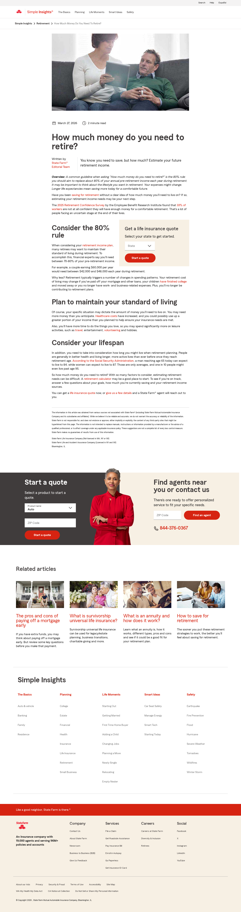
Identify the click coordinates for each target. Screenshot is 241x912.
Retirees (145, 846)
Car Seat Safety (153, 706)
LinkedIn (181, 853)
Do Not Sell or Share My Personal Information (96, 891)
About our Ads (23, 884)
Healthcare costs (106, 316)
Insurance (65, 744)
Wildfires (192, 763)
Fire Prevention (195, 715)
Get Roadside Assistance (117, 838)
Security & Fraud (57, 884)
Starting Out (109, 706)
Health (63, 734)
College (64, 706)
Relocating (108, 772)
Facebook (181, 831)
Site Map (111, 884)
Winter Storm (194, 772)
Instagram (182, 846)
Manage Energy (153, 715)
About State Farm (78, 838)
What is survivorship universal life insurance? (93, 618)
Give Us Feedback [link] (78, 860)
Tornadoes (192, 753)
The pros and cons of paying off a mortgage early (38, 621)
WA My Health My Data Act (29, 891)
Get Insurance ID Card (116, 868)
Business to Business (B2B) (82, 853)
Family (21, 725)
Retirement (66, 763)
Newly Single (109, 763)
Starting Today (152, 734)
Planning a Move (111, 753)
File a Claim (110, 831)
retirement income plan (97, 245)
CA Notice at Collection (59, 891)
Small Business (68, 772)
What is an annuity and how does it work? (146, 618)
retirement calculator (97, 378)
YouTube (181, 860)
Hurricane (192, 734)
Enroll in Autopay (113, 853)
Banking (22, 715)
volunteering (112, 330)
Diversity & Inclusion (150, 838)
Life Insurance (68, 753)
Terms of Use (76, 884)
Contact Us (75, 831)
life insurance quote (82, 393)
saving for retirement (85, 195)
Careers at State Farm (152, 831)
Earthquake (193, 706)
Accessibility (95, 884)
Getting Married (111, 715)
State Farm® (61, 164)
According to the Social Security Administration (103, 360)
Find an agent (202, 515)
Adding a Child (110, 734)
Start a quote (140, 257)
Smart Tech (150, 725)
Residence (23, 734)
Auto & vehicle (26, 706)
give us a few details (119, 393)
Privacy (39, 884)
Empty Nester (110, 781)
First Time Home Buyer (115, 725)
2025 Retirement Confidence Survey (80, 205)
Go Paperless (111, 860)
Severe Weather (196, 744)
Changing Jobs (110, 744)
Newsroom (75, 846)
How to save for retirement (193, 618)
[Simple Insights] (40, 13)
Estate (63, 715)
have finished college (173, 281)
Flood (190, 725)
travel (78, 330)
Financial (65, 725)
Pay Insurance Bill (113, 846)
